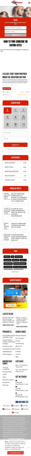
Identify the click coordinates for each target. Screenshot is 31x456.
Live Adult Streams (9, 349)
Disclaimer (6, 382)
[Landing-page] (17, 3)
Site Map (5, 385)
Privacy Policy (7, 372)
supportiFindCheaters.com (22, 395)
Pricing (18, 341)
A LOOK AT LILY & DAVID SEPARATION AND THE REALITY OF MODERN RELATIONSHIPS (18, 212)
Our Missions (20, 338)
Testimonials (20, 343)
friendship (15, 260)
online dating (8, 263)
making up (23, 260)
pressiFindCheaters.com (22, 389)
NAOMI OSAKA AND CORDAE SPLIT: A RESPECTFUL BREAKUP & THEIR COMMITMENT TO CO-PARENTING (19, 197)
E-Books (18, 351)
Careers (18, 354)
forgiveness (18, 256)
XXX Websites (7, 351)
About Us (19, 346)
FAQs (4, 377)
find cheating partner (20, 267)
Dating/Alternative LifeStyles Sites (9, 336)
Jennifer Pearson (7, 85)
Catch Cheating (10, 163)
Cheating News (10, 180)
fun (12, 256)
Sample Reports (21, 335)
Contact (18, 349)
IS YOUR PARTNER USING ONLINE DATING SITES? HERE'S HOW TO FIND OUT (19, 237)
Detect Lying (6, 88)
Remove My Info (8, 380)
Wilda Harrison (14, 218)
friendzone (7, 260)
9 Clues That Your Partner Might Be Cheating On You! (15, 75)
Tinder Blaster (7, 354)
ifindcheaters (8, 267)
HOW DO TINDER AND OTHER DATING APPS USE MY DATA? (18, 225)
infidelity (6, 256)
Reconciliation (10, 175)
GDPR (4, 374)
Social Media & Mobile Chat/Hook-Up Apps (9, 341)
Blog (17, 357)
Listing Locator (8, 346)
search (15, 145)
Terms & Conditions (6, 368)
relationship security (20, 263)
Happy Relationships (12, 171)
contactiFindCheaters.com (22, 383)
